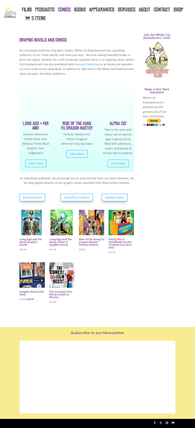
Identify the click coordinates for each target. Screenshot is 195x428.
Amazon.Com (32, 197)
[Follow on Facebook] (154, 422)
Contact (162, 10)
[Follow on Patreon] (173, 422)
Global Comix (114, 197)
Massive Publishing (86, 64)
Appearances (101, 10)
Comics (64, 10)
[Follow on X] (160, 422)
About (144, 10)
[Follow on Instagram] (167, 422)
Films (27, 10)
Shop (178, 10)
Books (80, 10)
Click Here (36, 163)
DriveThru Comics (76, 197)
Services (126, 10)
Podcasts (45, 10)
